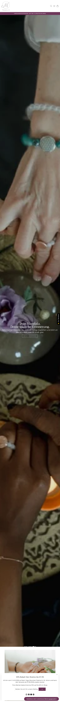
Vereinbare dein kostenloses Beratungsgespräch (41, 699)
